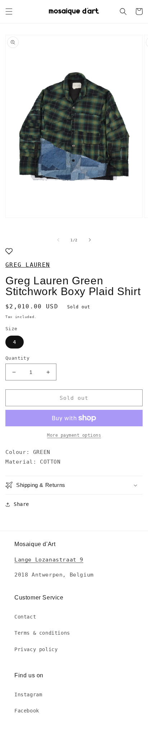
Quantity (17, 358)
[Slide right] (90, 240)
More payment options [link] (74, 435)
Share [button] (21, 504)
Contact (25, 617)
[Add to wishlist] (9, 252)
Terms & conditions (42, 633)
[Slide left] (58, 240)
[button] (9, 11)
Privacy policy (35, 649)
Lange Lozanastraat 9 (48, 559)
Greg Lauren (27, 264)
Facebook (26, 711)
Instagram (28, 694)
